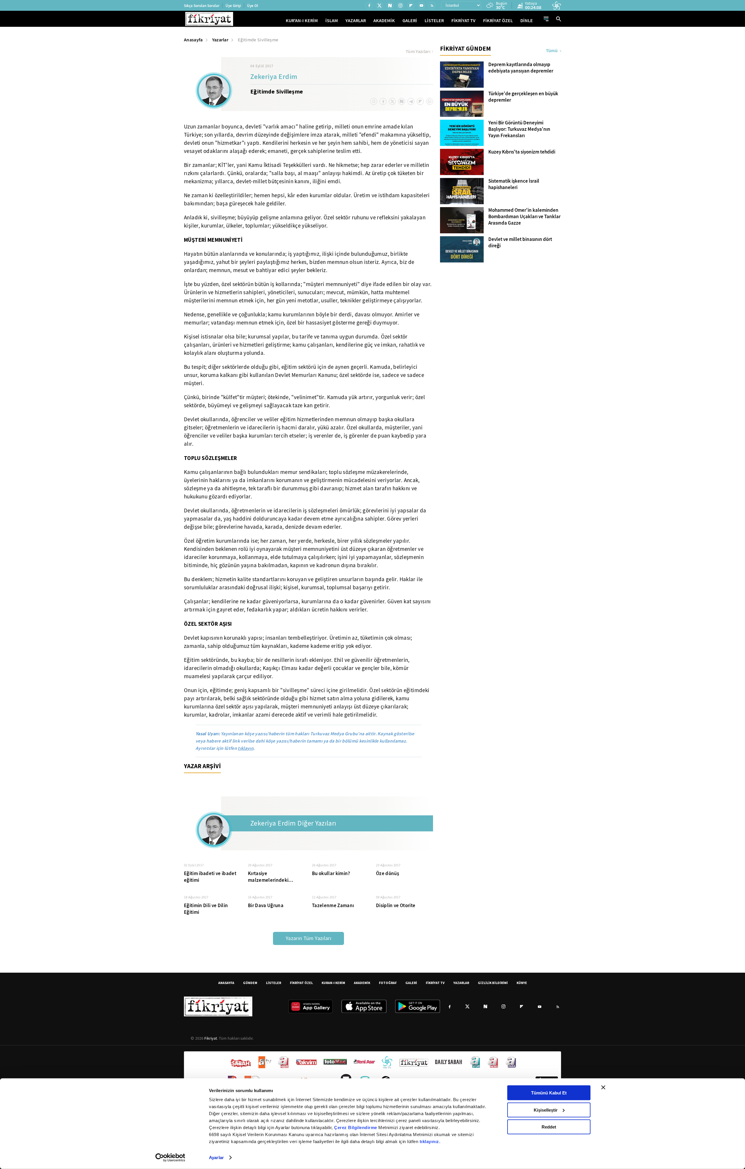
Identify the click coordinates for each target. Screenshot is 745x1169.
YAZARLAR (355, 20)
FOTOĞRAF (388, 983)
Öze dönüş (387, 873)
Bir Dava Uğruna (265, 905)
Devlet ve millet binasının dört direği (520, 242)
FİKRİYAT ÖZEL (498, 20)
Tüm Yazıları (418, 51)
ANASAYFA (226, 983)
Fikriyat (210, 1038)
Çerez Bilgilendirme (356, 1127)
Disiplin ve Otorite (395, 905)
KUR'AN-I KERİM (302, 20)
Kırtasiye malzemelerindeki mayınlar (268, 877)
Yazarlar (220, 40)
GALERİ (409, 20)
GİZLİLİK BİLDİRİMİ (493, 983)
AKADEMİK (384, 20)
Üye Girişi (233, 5)
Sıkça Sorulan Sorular (201, 5)
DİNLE (526, 20)
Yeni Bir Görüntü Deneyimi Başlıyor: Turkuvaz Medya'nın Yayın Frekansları (519, 129)
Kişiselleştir (546, 1109)
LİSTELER (434, 20)
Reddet (549, 1126)
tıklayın (245, 748)
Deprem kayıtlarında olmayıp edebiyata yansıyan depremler (520, 67)
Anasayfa (193, 40)
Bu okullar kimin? (331, 873)
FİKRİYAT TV (463, 20)
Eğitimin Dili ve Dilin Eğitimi (206, 909)
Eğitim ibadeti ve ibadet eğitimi (210, 877)
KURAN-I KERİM (333, 983)
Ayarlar (216, 1157)
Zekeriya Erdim (273, 77)
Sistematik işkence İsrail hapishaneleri (513, 184)
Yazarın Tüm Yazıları (308, 938)
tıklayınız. (430, 1141)
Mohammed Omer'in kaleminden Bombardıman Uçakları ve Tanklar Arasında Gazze (524, 216)
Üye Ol (252, 5)
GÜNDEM (250, 983)
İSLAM (331, 20)
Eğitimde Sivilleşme (258, 40)
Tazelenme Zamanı (333, 905)
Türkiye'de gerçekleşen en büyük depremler (523, 97)
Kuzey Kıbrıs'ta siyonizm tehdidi (521, 152)
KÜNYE (522, 983)
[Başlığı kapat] (603, 1087)
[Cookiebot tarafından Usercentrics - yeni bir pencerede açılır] (170, 1157)
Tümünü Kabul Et (549, 1092)
